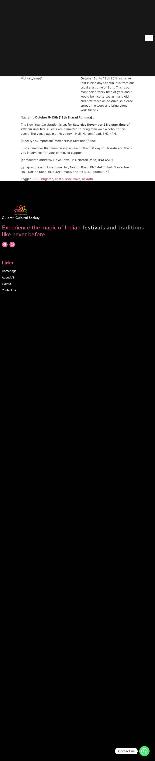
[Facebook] (5, 244)
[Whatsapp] (144, 751)
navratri (87, 179)
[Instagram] (12, 244)
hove (76, 179)
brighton (47, 179)
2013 (36, 179)
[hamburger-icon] (149, 38)
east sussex (63, 179)
